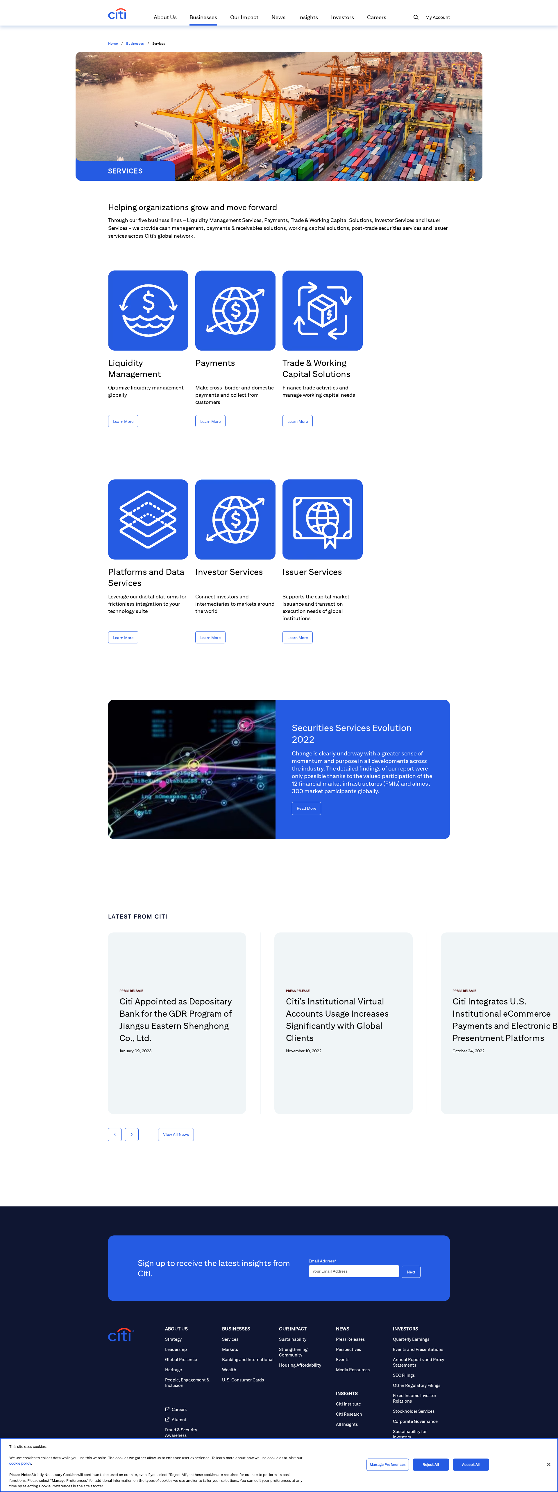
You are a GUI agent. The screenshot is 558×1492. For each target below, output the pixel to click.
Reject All (431, 1464)
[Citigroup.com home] (121, 1334)
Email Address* (323, 1261)
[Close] (548, 1464)
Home (113, 43)
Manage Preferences (387, 1464)
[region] (279, 1465)
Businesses (135, 43)
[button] (165, 20)
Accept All (471, 1464)
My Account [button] (437, 17)
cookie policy (20, 1463)
